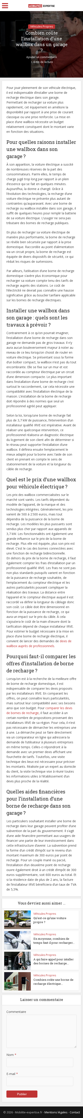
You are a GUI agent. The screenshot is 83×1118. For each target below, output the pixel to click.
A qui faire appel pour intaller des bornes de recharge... (53, 961)
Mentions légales (56, 1112)
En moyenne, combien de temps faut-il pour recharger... (54, 941)
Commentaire (16, 1012)
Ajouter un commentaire (41, 57)
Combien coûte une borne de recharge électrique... (53, 982)
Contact (75, 1112)
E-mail (12, 1074)
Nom (11, 1055)
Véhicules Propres (41, 26)
